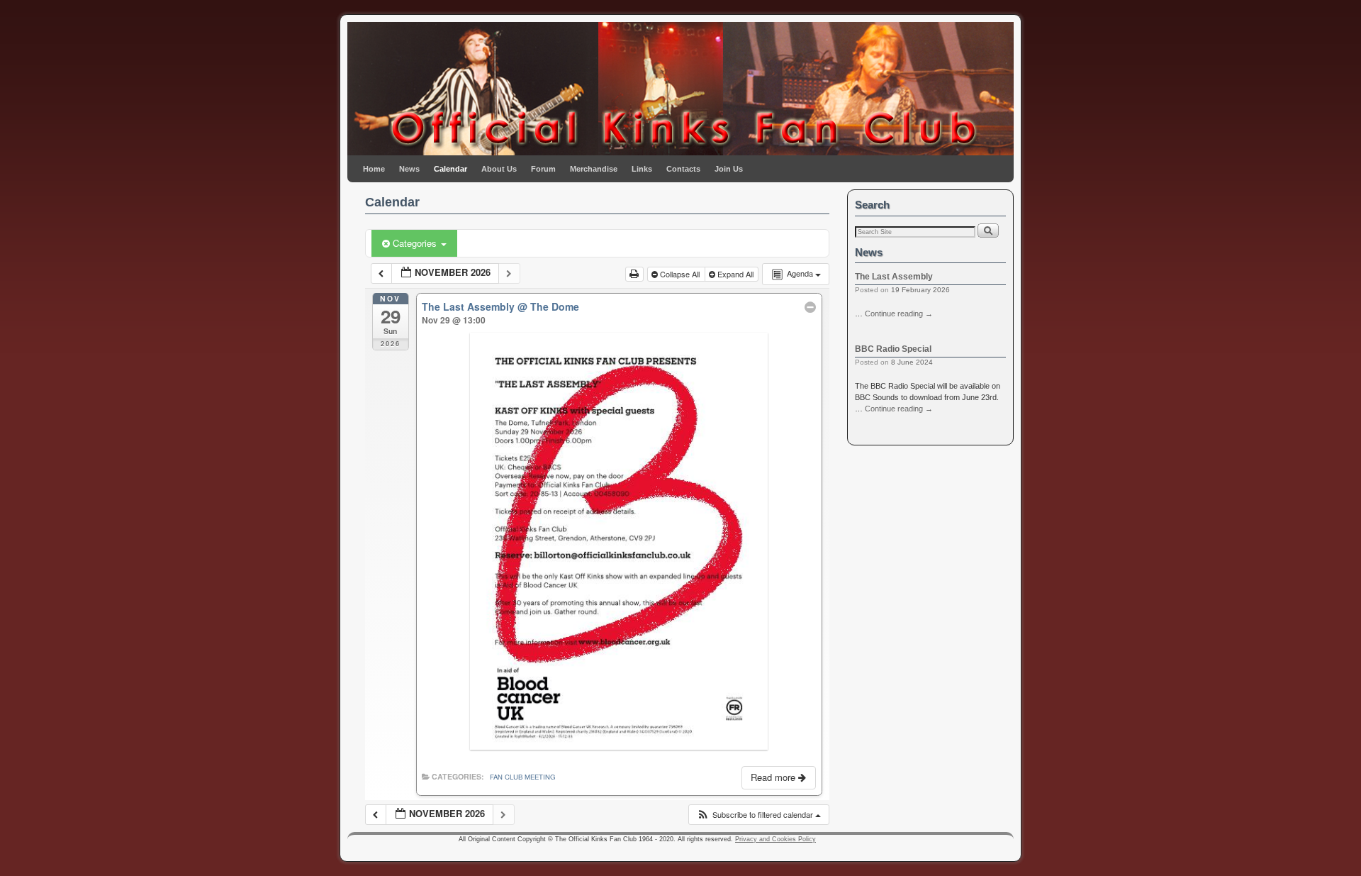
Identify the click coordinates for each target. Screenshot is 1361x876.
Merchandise (593, 169)
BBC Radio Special (893, 349)
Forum (543, 169)
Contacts (683, 169)
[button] (758, 814)
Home (374, 169)
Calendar (450, 169)
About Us (499, 169)
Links (642, 169)
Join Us (729, 169)
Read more (774, 777)
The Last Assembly (894, 277)
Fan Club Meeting (522, 777)
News (409, 169)
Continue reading (899, 313)
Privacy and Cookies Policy (775, 839)
